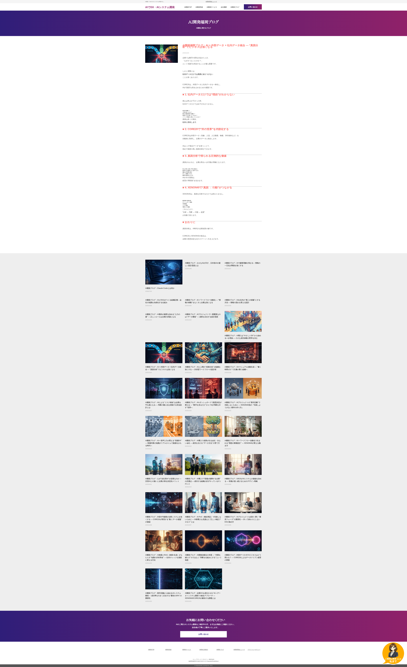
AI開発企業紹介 (203, 649)
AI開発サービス (186, 649)
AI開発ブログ (220, 649)
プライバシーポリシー (254, 649)
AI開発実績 (168, 649)
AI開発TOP (151, 649)
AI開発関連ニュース (211, 1)
